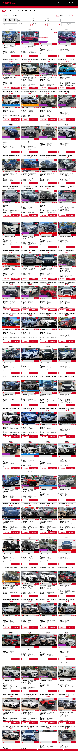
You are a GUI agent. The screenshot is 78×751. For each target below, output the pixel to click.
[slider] (30, 25)
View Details (7, 87)
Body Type (5, 22)
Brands (41, 6)
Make (18, 18)
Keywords (15, 15)
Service (54, 6)
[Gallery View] (72, 15)
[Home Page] (9, 3)
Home (35, 6)
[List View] (74, 15)
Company (74, 6)
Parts (61, 6)
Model (33, 18)
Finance (66, 6)
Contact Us (15, 87)
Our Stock (48, 6)
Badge (48, 18)
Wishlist (18, 75)
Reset (57, 15)
